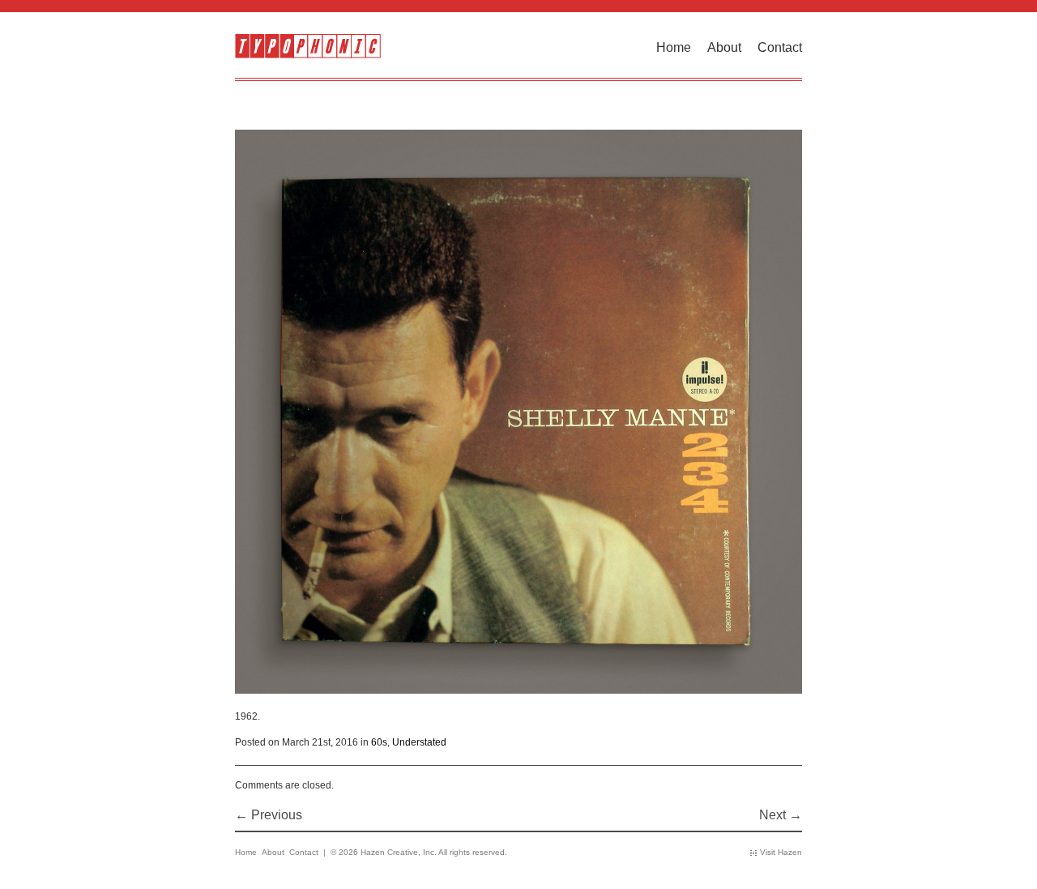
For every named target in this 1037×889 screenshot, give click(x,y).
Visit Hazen (781, 852)
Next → (780, 815)
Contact (779, 47)
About (724, 47)
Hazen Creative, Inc (397, 852)
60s (379, 742)
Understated (419, 742)
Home (673, 47)
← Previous (268, 815)
